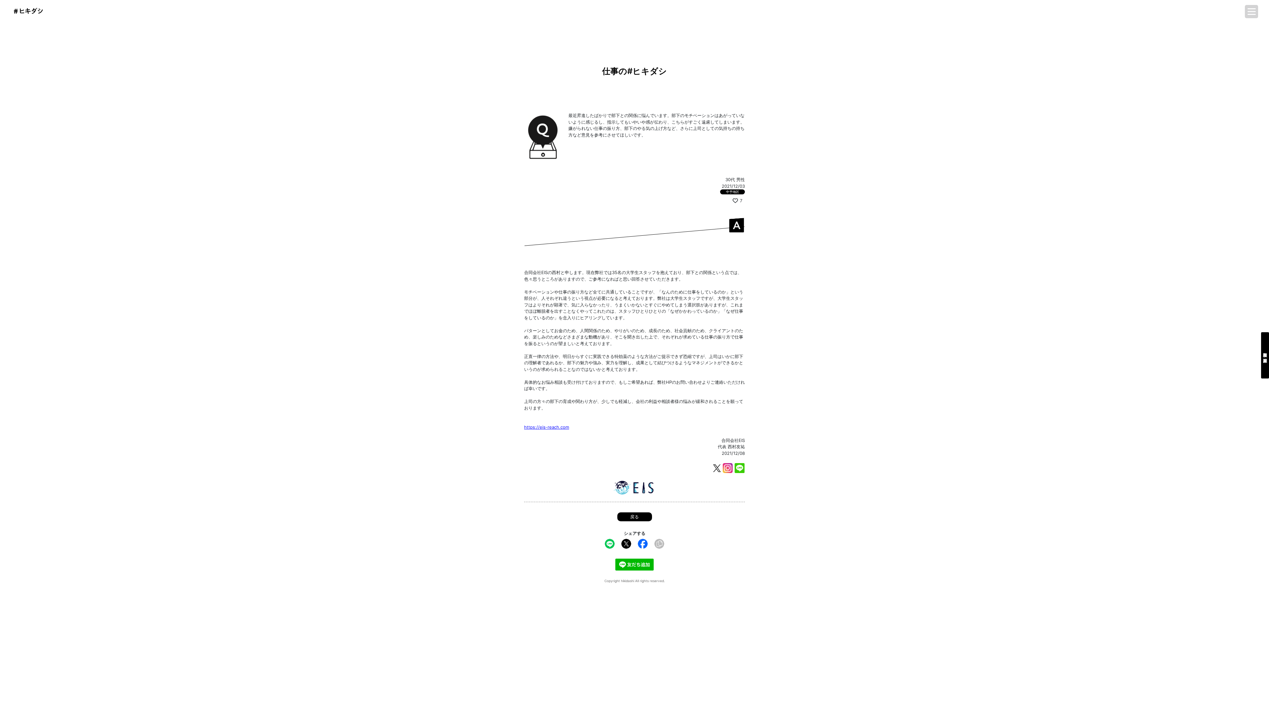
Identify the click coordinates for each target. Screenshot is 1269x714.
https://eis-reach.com (546, 427)
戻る (634, 516)
